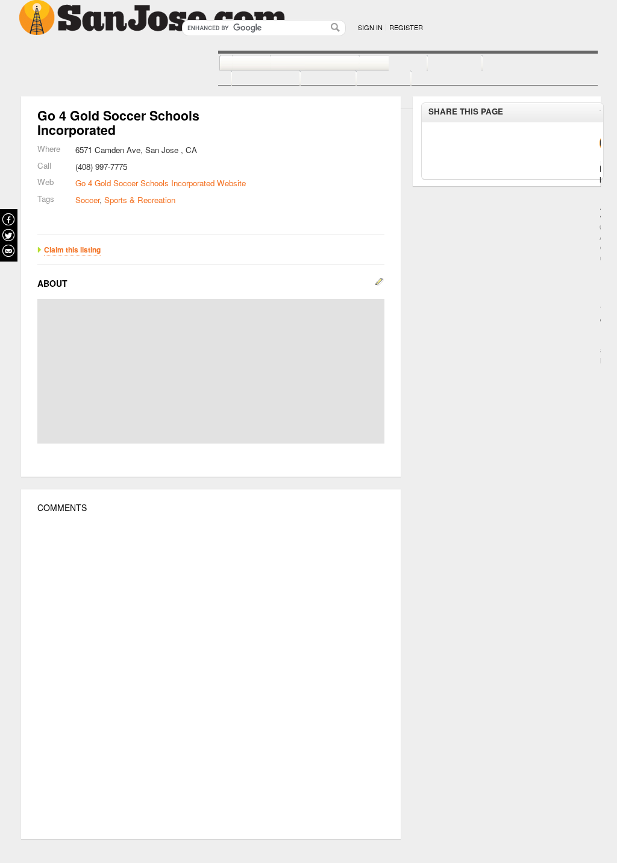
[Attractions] (511, 63)
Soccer (87, 200)
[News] (238, 63)
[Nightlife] (380, 63)
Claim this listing (72, 249)
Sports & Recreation (139, 200)
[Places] (370, 79)
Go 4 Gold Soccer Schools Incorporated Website (160, 183)
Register (406, 27)
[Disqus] (210, 676)
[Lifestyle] (252, 79)
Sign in (370, 27)
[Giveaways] (430, 79)
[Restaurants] (301, 63)
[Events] (315, 79)
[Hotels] (441, 63)
